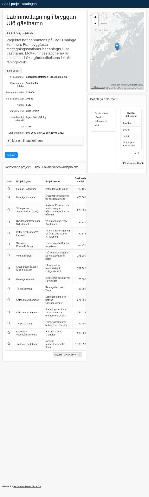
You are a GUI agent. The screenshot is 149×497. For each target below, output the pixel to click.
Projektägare (17, 77)
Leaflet (140, 88)
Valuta (20, 105)
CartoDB (101, 88)
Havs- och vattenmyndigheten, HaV (127, 84)
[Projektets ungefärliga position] (117, 47)
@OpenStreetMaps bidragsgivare (121, 88)
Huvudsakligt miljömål (17, 119)
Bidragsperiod (16, 111)
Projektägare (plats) (17, 85)
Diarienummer (16, 132)
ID (22, 126)
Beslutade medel (15, 92)
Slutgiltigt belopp (15, 98)
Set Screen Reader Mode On (27, 486)
